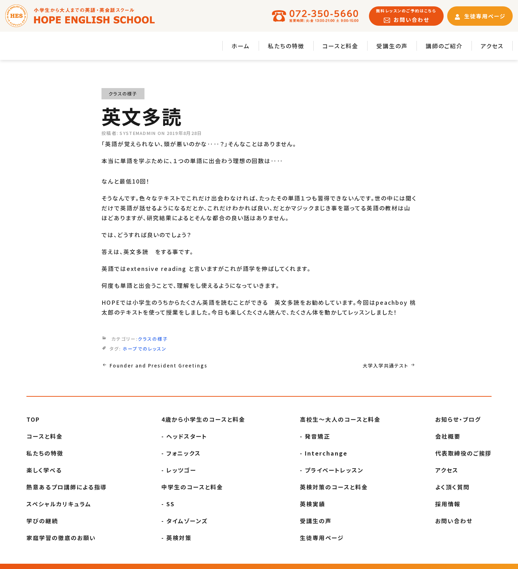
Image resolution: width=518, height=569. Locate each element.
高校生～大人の (340, 419)
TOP (33, 419)
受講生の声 (392, 46)
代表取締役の (463, 453)
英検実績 (312, 504)
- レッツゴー (178, 470)
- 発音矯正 (315, 436)
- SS (168, 504)
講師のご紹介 (444, 46)
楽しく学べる (44, 470)
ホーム (241, 46)
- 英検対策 (176, 537)
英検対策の (334, 487)
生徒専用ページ (322, 537)
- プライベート (332, 470)
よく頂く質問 (452, 487)
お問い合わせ (454, 521)
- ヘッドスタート (184, 436)
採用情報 (448, 504)
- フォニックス (181, 453)
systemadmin (137, 133)
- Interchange (323, 453)
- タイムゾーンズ (184, 521)
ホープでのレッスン (145, 348)
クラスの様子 (123, 93)
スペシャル (58, 504)
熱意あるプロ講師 (66, 487)
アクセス (492, 46)
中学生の (192, 487)
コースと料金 (340, 46)
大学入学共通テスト (385, 365)
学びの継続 (42, 521)
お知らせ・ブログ (458, 419)
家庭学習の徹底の (61, 537)
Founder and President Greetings (159, 365)
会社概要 (448, 436)
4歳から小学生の (203, 419)
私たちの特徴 (286, 46)
